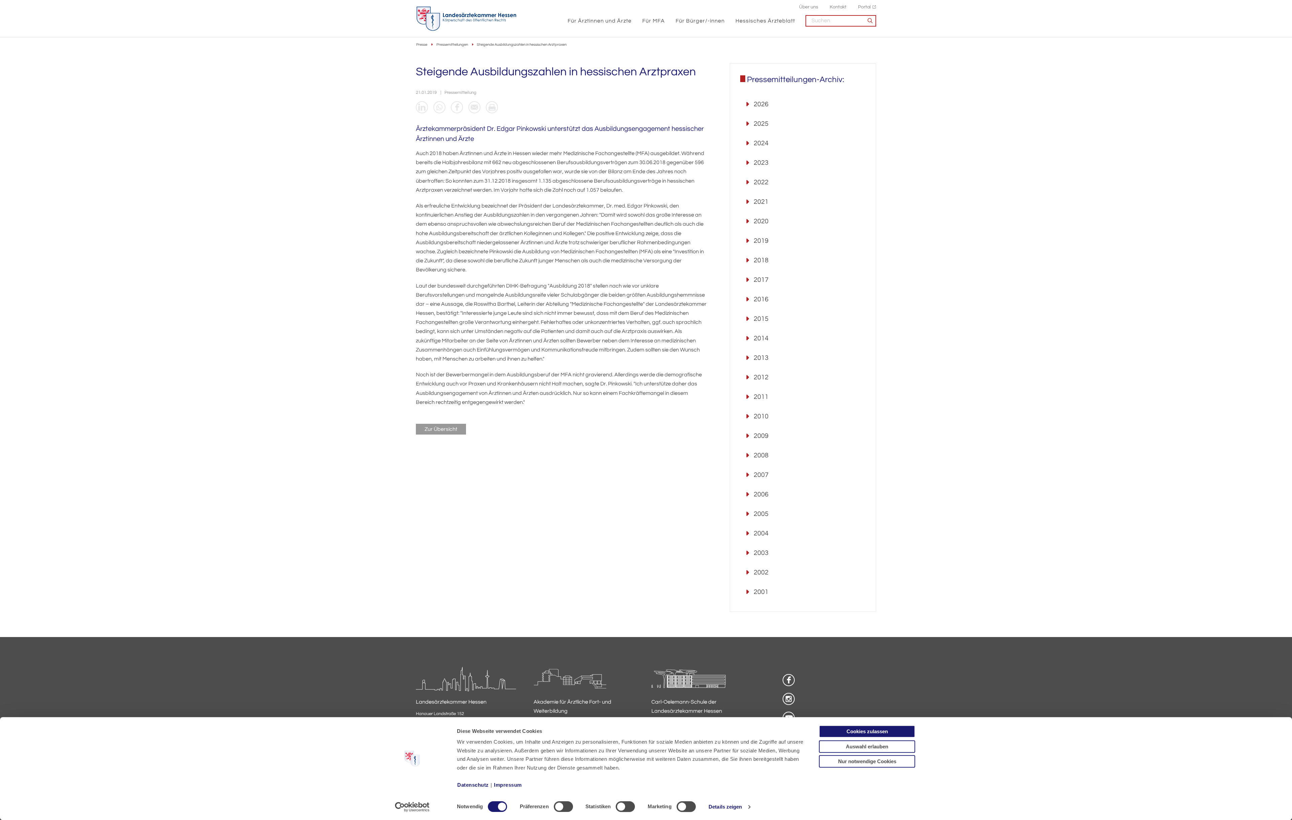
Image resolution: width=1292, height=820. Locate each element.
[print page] (492, 107)
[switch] (563, 806)
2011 (761, 397)
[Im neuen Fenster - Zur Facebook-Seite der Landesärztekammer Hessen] (788, 680)
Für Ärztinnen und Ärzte (600, 21)
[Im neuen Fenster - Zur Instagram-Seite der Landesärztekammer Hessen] (788, 699)
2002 (761, 572)
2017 (761, 279)
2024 (761, 143)
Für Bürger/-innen (700, 21)
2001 (761, 592)
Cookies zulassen (867, 731)
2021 (761, 201)
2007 (761, 475)
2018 (761, 260)
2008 (761, 455)
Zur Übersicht (441, 429)
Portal (864, 6)
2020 (761, 221)
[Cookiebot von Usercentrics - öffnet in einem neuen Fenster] (412, 807)
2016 (761, 299)
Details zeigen (725, 807)
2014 (761, 338)
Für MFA (653, 21)
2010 (761, 416)
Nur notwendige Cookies (867, 761)
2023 (761, 162)
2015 (761, 318)
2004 (761, 533)
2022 (761, 182)
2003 (761, 553)
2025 (761, 123)
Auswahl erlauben (867, 746)
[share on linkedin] (422, 107)
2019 (761, 240)
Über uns (808, 6)
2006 (761, 494)
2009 (761, 436)
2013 (761, 358)
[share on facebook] (457, 107)
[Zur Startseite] (466, 18)
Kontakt (838, 6)
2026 (761, 104)
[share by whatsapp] (439, 107)
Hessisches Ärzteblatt (765, 21)
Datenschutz (473, 785)
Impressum (508, 785)
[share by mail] (474, 107)
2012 (761, 377)
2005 (761, 514)
